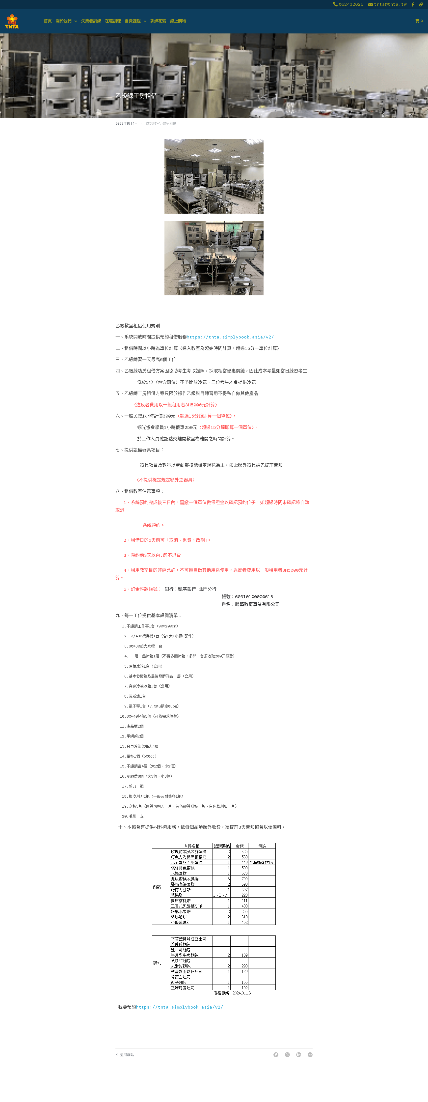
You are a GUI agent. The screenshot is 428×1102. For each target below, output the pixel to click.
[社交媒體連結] (413, 4)
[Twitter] (287, 1054)
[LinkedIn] (298, 1054)
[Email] (310, 1054)
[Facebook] (275, 1054)
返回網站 (127, 1054)
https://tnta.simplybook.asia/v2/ (230, 337)
